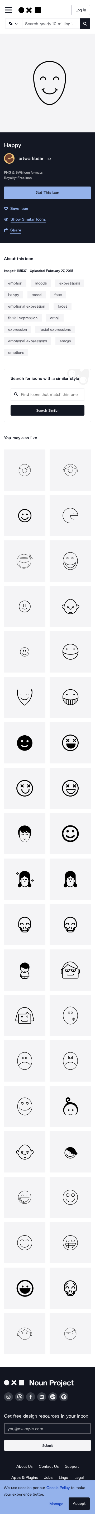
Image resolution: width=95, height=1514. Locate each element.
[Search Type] (13, 23)
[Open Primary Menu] (8, 10)
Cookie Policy (58, 1487)
